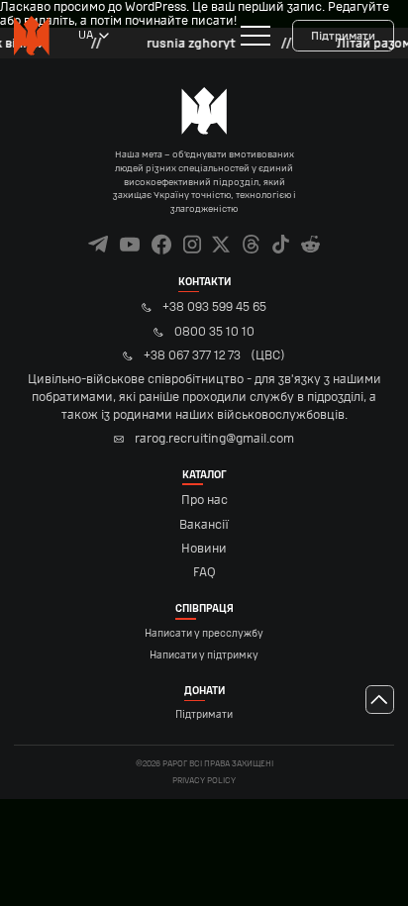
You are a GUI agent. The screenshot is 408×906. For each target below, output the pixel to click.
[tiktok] (280, 244)
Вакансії (204, 525)
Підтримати (343, 36)
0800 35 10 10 (214, 332)
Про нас (204, 500)
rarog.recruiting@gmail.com (214, 439)
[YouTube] (130, 244)
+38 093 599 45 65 (213, 307)
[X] (221, 244)
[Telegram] (98, 244)
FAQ (204, 572)
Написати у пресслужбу (204, 634)
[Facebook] (162, 244)
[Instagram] (192, 244)
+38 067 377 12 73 (204, 385)
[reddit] (310, 244)
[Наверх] (379, 699)
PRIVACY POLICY (204, 780)
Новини (204, 548)
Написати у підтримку (204, 655)
